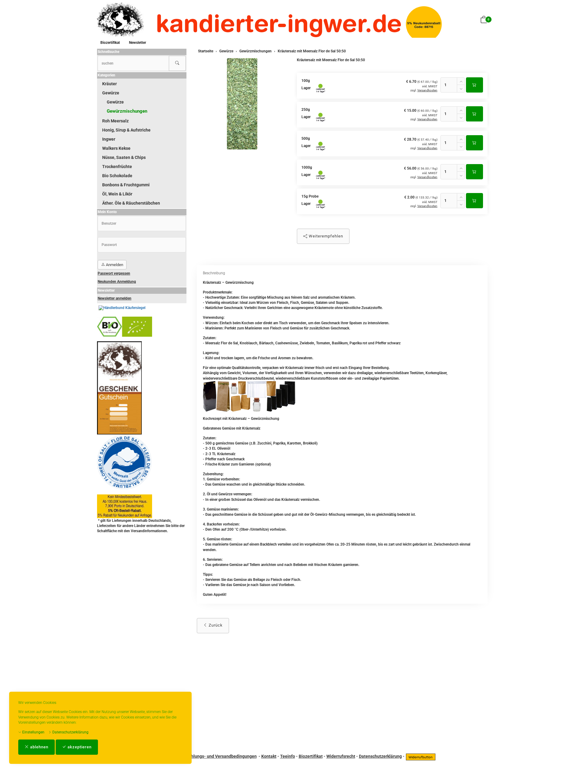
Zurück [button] (215, 625)
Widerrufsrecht (340, 756)
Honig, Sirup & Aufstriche (126, 130)
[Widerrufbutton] (420, 756)
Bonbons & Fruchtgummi (126, 184)
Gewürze (110, 92)
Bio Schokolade (117, 175)
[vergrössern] (242, 104)
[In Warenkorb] (474, 85)
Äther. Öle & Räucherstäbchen (131, 203)
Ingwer (108, 139)
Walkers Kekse (116, 148)
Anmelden (114, 264)
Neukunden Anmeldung (117, 281)
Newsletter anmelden (114, 298)
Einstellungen (32, 732)
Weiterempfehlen (325, 236)
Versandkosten (427, 90)
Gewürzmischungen (127, 111)
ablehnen (38, 747)
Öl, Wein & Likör (117, 193)
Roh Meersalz (115, 120)
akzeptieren (79, 747)
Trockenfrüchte (117, 166)
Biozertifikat (110, 42)
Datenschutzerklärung (70, 732)
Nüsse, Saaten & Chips (124, 157)
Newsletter (137, 42)
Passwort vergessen (114, 273)
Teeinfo (287, 756)
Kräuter (109, 83)
